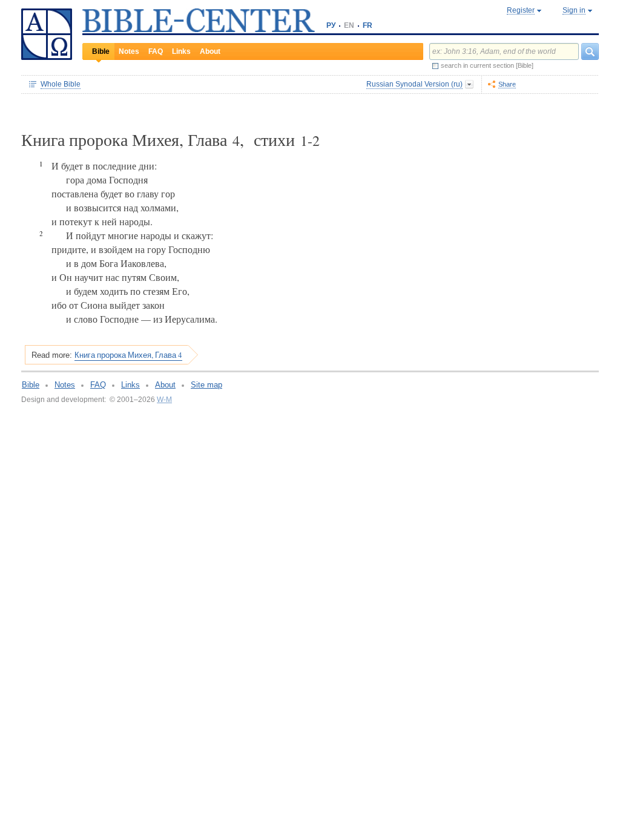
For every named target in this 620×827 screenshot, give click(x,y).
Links (181, 51)
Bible (101, 51)
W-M (164, 399)
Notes (129, 51)
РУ (330, 25)
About (210, 51)
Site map (206, 384)
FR (367, 25)
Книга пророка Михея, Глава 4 (128, 354)
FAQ (155, 51)
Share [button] (507, 84)
